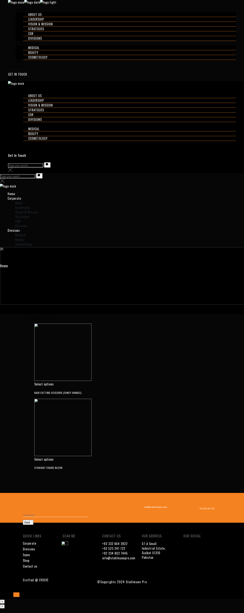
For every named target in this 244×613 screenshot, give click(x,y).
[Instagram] (209, 546)
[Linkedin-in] (186, 556)
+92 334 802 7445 (115, 553)
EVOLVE (43, 580)
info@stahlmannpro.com (118, 558)
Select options (44, 384)
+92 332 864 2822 (115, 543)
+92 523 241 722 (113, 548)
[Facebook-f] (186, 546)
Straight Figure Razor (48, 468)
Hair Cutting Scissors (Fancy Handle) (58, 393)
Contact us (30, 566)
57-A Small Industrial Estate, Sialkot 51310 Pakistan (153, 550)
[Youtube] (197, 546)
